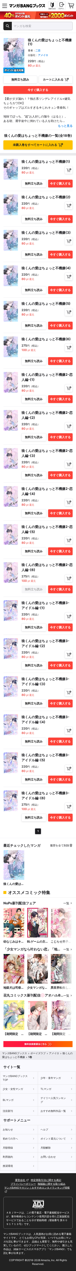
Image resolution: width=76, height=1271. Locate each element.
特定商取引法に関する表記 (46, 1180)
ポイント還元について (53, 1138)
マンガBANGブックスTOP (15, 1077)
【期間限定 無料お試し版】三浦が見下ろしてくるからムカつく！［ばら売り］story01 (61, 1034)
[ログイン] (61, 5)
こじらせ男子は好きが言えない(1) (61, 942)
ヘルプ (44, 1129)
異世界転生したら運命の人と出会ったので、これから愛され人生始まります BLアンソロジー (61, 988)
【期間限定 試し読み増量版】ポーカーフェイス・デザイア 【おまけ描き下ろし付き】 (13, 1034)
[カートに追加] (69, 170)
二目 (38, 50)
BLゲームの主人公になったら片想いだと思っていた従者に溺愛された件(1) (37, 942)
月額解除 (46, 1147)
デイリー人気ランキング (53, 1099)
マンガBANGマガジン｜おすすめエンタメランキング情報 (37, 1187)
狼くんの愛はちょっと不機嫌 (13, 884)
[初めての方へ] (52, 5)
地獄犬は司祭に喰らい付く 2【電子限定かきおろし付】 (13, 988)
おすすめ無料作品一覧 (53, 1110)
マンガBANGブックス (14, 1053)
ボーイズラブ (38, 1053)
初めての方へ (10, 1138)
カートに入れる (53, 79)
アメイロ (43, 55)
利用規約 (8, 1156)
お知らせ (8, 1129)
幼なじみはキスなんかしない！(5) (13, 942)
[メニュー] (4, 5)
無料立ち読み (20, 79)
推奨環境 (8, 1165)
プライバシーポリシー (23, 1183)
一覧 (66, 903)
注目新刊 (8, 1110)
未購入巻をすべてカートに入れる (35, 144)
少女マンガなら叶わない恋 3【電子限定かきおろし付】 (37, 988)
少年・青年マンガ (51, 1078)
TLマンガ (46, 1089)
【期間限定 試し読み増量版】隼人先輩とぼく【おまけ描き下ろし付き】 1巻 (37, 1034)
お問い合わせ (48, 1156)
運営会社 (20, 1180)
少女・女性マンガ (13, 1089)
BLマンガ (8, 1100)
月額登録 (8, 1147)
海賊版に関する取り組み (51, 1183)
